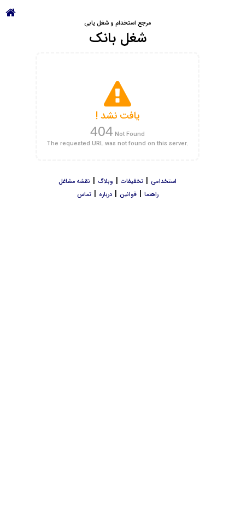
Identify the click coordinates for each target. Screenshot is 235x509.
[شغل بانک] (10, 12)
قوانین (128, 194)
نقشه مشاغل (74, 181)
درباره (105, 194)
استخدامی (164, 181)
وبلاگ (105, 181)
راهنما (151, 194)
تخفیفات (132, 181)
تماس (84, 194)
